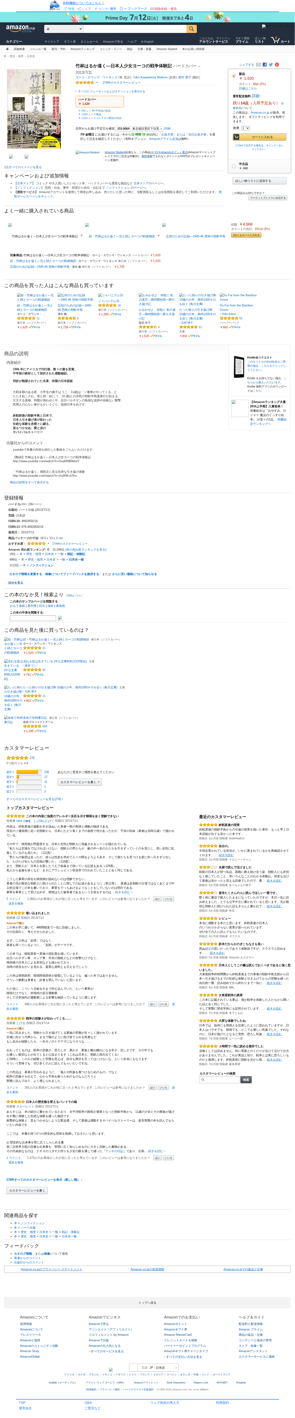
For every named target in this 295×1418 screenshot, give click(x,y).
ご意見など (93, 1408)
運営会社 (25, 1408)
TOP (22, 1402)
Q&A (88, 1402)
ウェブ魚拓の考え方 (164, 1402)
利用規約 (222, 1402)
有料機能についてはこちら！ (84, 3)
